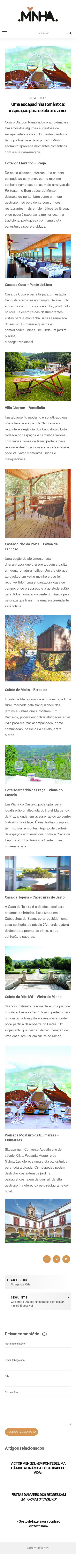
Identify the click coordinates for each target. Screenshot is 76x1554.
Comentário (11, 1392)
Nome (15, 1343)
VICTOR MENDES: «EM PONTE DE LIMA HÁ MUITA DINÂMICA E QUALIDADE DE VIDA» (38, 1468)
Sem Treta (38, 98)
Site (7, 1376)
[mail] (66, 1259)
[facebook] (47, 1259)
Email (15, 1360)
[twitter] (56, 1259)
